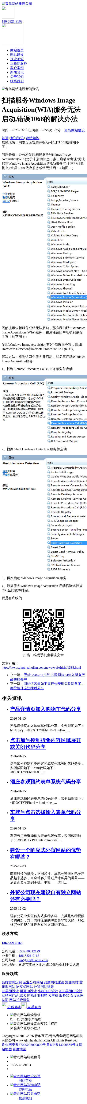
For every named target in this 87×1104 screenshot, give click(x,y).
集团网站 (72, 982)
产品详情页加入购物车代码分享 (45, 709)
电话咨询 (34, 1007)
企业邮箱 (17, 59)
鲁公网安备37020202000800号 (24, 1045)
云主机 (53, 995)
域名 (22, 995)
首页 (5, 138)
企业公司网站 (33, 982)
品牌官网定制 (12, 982)
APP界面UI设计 (70, 991)
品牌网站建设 (54, 982)
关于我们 (17, 77)
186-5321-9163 (12, 21)
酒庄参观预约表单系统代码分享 (45, 781)
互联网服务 (18, 63)
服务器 (64, 995)
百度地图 (19, 1049)
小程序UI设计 (48, 991)
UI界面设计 (10, 991)
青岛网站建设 (74, 130)
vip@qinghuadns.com (33, 960)
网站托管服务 (19, 1000)
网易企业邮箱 (37, 995)
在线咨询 (14, 1007)
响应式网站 (24, 986)
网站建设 (17, 54)
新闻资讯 (17, 72)
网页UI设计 (28, 991)
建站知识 (32, 138)
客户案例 (17, 68)
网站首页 (17, 50)
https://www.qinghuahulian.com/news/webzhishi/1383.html (41, 667)
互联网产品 (10, 995)
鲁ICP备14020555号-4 (62, 1045)
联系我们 (17, 81)
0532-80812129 (29, 951)
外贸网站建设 (44, 986)
